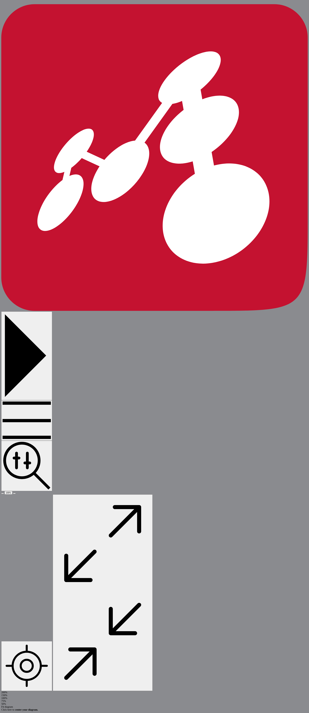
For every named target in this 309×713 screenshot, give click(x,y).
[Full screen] (103, 592)
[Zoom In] (14, 493)
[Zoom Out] (2, 493)
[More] (26, 420)
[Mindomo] (154, 310)
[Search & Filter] (26, 466)
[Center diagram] (26, 666)
